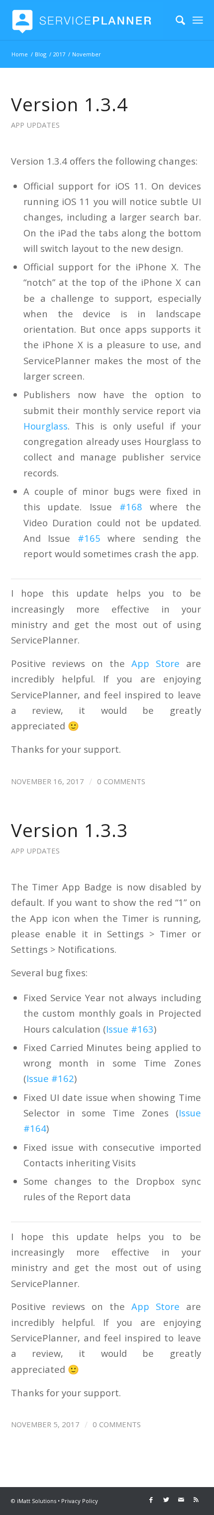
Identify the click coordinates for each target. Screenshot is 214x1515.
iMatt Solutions (36, 1501)
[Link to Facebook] (151, 1499)
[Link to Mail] (181, 1499)
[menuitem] (175, 20)
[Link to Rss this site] (196, 1499)
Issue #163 (130, 1029)
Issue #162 (50, 1078)
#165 (89, 538)
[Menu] (197, 20)
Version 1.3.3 (69, 830)
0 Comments (121, 781)
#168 (130, 506)
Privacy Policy (79, 1501)
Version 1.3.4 (69, 104)
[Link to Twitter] (166, 1499)
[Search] (175, 20)
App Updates (35, 125)
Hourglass (45, 426)
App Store (155, 663)
